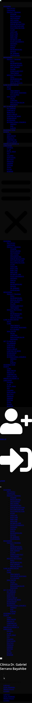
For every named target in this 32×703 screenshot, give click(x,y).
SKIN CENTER (11, 97)
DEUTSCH (10, 159)
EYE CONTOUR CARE (17, 26)
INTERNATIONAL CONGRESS (16, 122)
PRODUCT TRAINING (14, 12)
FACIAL (12, 99)
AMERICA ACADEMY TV (11, 144)
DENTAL (13, 46)
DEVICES (13, 51)
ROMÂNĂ (10, 171)
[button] (16, 206)
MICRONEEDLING (16, 50)
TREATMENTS (15, 91)
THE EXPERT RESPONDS (18, 93)
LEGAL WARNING (9, 687)
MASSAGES (14, 104)
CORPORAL (14, 101)
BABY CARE (14, 36)
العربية (9, 150)
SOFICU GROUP (12, 114)
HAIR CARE (13, 32)
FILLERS (12, 69)
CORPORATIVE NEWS (14, 116)
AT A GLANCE (14, 95)
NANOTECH (11, 112)
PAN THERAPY (15, 67)
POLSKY (9, 169)
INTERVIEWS (11, 120)
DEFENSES (13, 44)
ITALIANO (10, 156)
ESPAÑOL (10, 148)
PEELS (12, 61)
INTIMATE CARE (15, 40)
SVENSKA (10, 163)
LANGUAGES (7, 146)
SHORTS (6, 132)
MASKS (12, 48)
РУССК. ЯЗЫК (11, 152)
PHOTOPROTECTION (17, 28)
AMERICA (13, 124)
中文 (8, 154)
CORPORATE (11, 110)
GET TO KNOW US (9, 106)
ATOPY (12, 30)
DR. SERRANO (14, 53)
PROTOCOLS (11, 8)
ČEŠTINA (10, 165)
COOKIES (6, 691)
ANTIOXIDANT (15, 18)
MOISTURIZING (15, 16)
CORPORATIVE (11, 140)
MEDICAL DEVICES (16, 65)
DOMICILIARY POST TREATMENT (16, 72)
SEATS (9, 87)
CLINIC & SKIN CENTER (11, 85)
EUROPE (13, 128)
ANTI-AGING (14, 20)
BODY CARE (14, 34)
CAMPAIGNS (11, 10)
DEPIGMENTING (15, 22)
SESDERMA (7, 6)
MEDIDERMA (7, 57)
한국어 (9, 167)
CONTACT (6, 685)
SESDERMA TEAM (9, 130)
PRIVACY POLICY (8, 689)
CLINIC (9, 89)
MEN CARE (13, 38)
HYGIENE (13, 14)
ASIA (11, 126)
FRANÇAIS (10, 161)
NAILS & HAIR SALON (17, 103)
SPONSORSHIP (12, 118)
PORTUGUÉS (11, 158)
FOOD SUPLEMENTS (17, 42)
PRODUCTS (10, 138)
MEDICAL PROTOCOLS (14, 75)
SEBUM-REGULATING (17, 24)
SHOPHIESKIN (15, 55)
